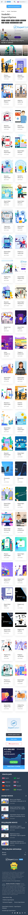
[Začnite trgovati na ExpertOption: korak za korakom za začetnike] (21, 393)
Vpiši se (17, 20)
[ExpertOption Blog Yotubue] (16, 913)
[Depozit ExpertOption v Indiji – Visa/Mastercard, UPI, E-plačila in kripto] (7, 116)
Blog (21, 22)
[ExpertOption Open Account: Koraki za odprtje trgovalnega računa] (21, 544)
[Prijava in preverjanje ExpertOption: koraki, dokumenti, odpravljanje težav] (7, 670)
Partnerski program (7, 902)
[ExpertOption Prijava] (21, 317)
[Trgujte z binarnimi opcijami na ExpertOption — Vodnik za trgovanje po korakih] (21, 343)
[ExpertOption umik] (21, 494)
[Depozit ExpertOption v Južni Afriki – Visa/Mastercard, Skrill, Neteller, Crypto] (21, 116)
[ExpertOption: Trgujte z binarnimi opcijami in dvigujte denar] (7, 418)
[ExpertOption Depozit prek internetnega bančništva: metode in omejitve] (21, 217)
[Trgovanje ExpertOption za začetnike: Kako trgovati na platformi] (7, 217)
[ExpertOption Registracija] (7, 620)
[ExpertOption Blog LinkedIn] (19, 913)
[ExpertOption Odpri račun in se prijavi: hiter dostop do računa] (7, 594)
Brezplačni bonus (14, 743)
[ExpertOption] (13, 730)
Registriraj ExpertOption (14, 6)
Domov (3, 11)
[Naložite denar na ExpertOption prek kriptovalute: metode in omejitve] (21, 166)
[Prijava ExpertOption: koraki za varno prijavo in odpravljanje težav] (7, 65)
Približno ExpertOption (8, 899)
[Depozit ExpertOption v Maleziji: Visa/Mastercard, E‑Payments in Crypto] (7, 443)
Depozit (7, 22)
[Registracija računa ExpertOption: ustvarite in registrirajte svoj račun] (7, 645)
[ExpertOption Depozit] (7, 494)
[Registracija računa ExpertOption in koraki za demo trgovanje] (7, 267)
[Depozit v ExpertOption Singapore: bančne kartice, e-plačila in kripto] (7, 393)
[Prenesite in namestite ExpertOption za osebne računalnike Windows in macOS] (7, 469)
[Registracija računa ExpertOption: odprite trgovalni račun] (21, 620)
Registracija (23, 20)
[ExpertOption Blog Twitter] (14, 913)
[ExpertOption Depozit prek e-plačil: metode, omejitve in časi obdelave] (21, 191)
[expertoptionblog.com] (7, 2)
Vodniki (12, 20)
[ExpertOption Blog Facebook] (11, 913)
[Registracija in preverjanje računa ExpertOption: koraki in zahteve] (21, 594)
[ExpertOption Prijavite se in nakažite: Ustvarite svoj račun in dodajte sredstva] (7, 368)
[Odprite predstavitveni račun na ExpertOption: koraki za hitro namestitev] (21, 519)
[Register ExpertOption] (14, 756)
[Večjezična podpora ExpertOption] (21, 695)
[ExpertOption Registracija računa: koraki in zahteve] (21, 267)
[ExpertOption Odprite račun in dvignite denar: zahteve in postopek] (21, 569)
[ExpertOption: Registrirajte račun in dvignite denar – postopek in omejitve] (7, 695)
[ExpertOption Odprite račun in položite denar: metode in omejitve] (7, 191)
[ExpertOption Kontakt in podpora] (21, 368)
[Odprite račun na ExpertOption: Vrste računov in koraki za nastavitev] (21, 91)
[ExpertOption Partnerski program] (7, 519)
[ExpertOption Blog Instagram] (21, 913)
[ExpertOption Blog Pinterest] (24, 913)
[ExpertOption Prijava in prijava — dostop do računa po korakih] (7, 569)
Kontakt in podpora (14, 22)
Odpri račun (14, 739)
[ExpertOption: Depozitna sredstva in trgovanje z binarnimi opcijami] (21, 292)
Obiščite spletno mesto (14, 734)
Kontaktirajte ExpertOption (9, 910)
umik (3, 22)
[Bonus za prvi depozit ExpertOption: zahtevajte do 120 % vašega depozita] (4, 801)
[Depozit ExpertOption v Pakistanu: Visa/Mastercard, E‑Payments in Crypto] (7, 292)
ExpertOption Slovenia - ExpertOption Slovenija (11, 907)
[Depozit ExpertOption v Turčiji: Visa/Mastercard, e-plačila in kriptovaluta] (21, 65)
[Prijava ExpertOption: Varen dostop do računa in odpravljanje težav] (7, 544)
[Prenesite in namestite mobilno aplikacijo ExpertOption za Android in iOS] (21, 469)
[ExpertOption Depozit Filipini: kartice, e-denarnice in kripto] (21, 141)
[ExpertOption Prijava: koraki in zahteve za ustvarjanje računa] (7, 91)
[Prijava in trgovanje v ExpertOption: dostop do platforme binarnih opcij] (21, 242)
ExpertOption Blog (7, 897)
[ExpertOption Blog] (14, 860)
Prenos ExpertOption (19, 902)
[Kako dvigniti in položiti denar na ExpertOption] (7, 343)
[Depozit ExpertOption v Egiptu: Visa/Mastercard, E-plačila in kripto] (21, 418)
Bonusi (8, 20)
